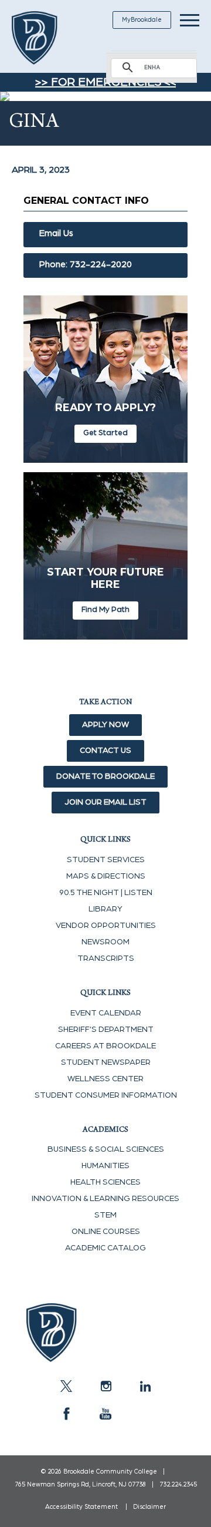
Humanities (105, 1166)
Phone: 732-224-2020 (85, 264)
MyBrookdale (142, 19)
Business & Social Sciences (105, 1149)
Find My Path (105, 610)
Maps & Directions (105, 876)
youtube (105, 1413)
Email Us (56, 233)
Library (105, 909)
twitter (66, 1386)
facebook (66, 1413)
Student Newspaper (106, 1062)
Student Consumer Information (106, 1095)
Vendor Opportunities (106, 925)
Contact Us (105, 750)
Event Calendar (105, 1013)
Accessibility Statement (81, 1507)
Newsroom (105, 942)
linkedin (144, 1386)
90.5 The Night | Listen (105, 893)
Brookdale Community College (48, 38)
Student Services (106, 860)
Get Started (105, 433)
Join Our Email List (105, 802)
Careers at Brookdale (105, 1046)
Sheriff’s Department (106, 1029)
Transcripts (105, 958)
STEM (105, 1215)
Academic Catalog (105, 1248)
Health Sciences (105, 1182)
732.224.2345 (178, 1484)
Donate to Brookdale (105, 776)
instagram (105, 1386)
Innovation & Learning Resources (105, 1199)
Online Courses (106, 1231)
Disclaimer (149, 1507)
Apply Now (105, 725)
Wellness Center (105, 1079)
